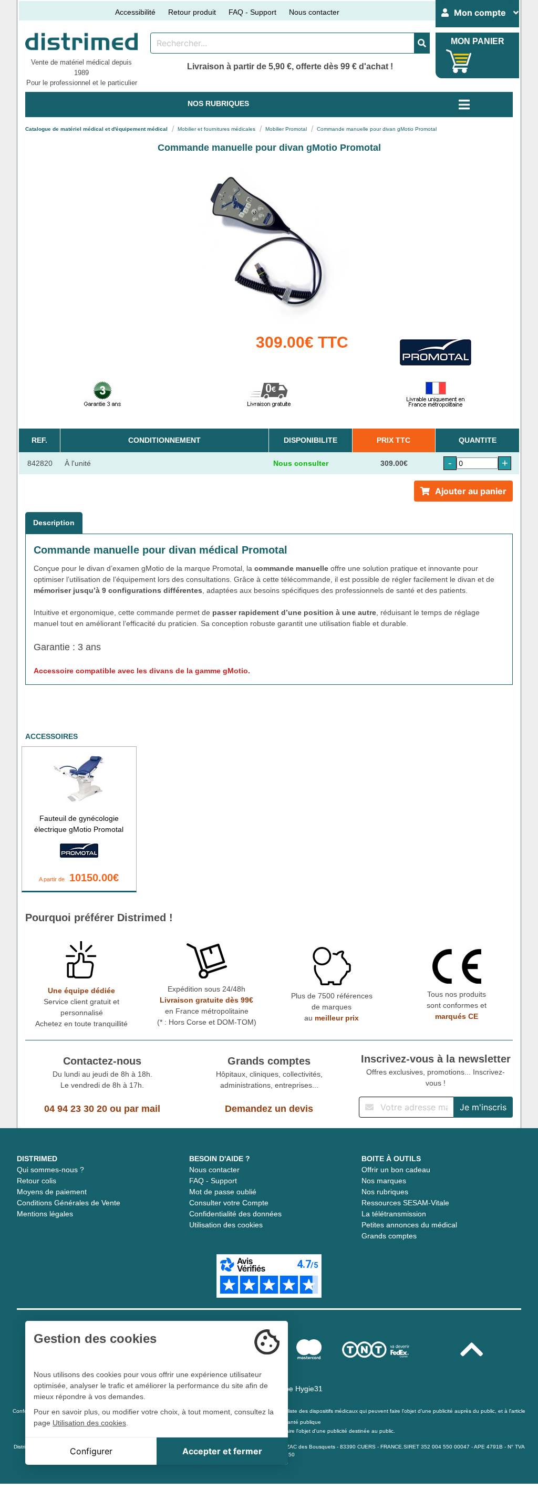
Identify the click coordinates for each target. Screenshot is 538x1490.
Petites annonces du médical (409, 1225)
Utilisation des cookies (226, 1225)
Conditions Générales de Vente (68, 1203)
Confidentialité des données (235, 1214)
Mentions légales (45, 1214)
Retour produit (192, 12)
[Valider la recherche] (422, 43)
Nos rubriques (384, 1191)
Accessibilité (135, 12)
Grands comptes (389, 1236)
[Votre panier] (459, 61)
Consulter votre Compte (228, 1203)
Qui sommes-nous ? (50, 1169)
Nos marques (383, 1180)
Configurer (91, 1451)
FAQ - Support (252, 12)
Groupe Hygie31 (295, 1388)
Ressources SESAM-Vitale (405, 1203)
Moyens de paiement (52, 1191)
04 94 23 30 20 (75, 1108)
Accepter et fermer (222, 1451)
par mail (142, 1108)
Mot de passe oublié (222, 1191)
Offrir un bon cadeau (395, 1169)
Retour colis (36, 1180)
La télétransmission (393, 1214)
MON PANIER (477, 41)
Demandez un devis (269, 1108)
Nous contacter (314, 12)
